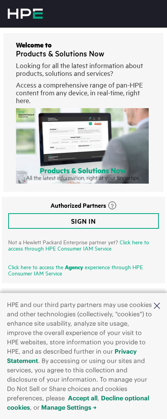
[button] (157, 305)
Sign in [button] (83, 221)
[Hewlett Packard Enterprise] (25, 13)
